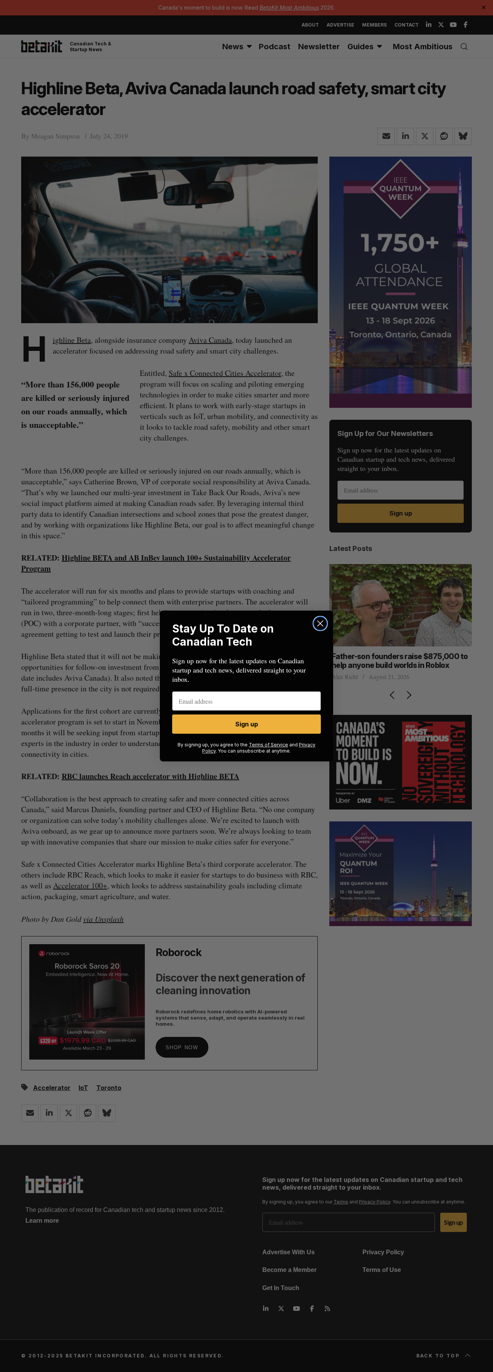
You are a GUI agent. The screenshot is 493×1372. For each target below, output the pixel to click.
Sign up (246, 724)
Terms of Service (268, 745)
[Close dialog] (320, 623)
